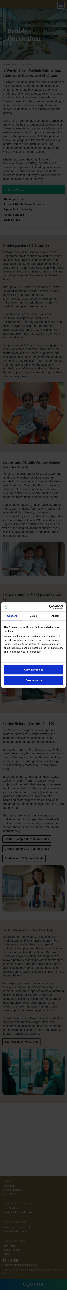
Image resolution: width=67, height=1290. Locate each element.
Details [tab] (34, 615)
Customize (32, 680)
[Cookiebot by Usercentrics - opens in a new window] (49, 607)
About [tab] (55, 615)
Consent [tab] (12, 615)
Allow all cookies (33, 669)
